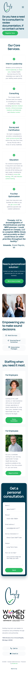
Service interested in (12, 534)
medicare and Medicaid (14, 110)
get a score (14, 204)
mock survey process (12, 138)
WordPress (15, 663)
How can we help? (10, 553)
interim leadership (11, 70)
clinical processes (16, 108)
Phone (7, 515)
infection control (15, 112)
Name (7, 505)
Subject (7, 543)
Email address (10, 524)
